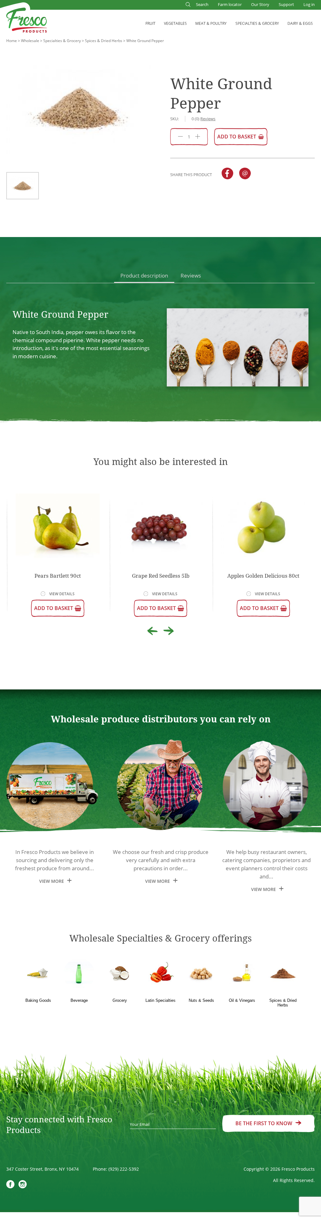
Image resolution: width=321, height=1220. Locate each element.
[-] (180, 137)
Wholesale (30, 40)
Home (11, 40)
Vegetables (175, 23)
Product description (144, 275)
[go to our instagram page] (22, 1185)
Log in (309, 4)
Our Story (260, 4)
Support (286, 4)
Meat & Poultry (211, 23)
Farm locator (230, 4)
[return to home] (26, 21)
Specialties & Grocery (257, 23)
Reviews (191, 275)
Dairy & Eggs (300, 23)
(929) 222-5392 (123, 1169)
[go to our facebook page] (10, 1185)
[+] (197, 137)
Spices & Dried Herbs (103, 40)
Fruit (150, 23)
